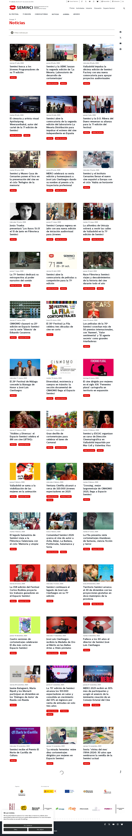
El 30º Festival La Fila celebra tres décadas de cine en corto (59, 327)
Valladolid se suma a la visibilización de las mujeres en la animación (23, 489)
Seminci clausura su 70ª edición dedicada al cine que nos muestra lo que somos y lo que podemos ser (97, 805)
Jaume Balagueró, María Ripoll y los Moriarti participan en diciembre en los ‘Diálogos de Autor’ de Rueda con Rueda (24, 694)
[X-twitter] (85, 1)
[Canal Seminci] (68, 1)
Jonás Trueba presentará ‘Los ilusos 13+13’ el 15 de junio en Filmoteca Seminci (25, 230)
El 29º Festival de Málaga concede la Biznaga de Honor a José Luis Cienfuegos (24, 386)
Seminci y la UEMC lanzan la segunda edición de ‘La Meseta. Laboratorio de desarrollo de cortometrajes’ (60, 73)
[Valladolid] (113, 1)
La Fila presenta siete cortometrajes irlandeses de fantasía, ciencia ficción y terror (97, 539)
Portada (11, 19)
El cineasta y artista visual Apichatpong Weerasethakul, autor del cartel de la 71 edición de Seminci (24, 125)
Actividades (80, 8)
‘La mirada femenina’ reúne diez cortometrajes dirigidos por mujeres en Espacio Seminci (61, 754)
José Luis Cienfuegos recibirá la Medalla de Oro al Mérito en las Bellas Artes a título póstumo (60, 643)
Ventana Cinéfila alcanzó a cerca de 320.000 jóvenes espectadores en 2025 (61, 489)
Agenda (66, 14)
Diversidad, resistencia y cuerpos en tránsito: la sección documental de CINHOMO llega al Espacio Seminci (60, 388)
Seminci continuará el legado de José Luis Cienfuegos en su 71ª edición (58, 591)
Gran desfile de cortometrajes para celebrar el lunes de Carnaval (57, 438)
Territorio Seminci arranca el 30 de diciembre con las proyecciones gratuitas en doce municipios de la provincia (97, 593)
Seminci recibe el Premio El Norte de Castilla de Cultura (24, 753)
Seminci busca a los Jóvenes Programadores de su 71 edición (24, 70)
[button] (72, 8)
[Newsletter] (102, 1)
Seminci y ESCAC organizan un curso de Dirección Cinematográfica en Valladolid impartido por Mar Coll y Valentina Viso (98, 440)
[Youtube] (89, 1)
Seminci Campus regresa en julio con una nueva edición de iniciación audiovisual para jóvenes (61, 230)
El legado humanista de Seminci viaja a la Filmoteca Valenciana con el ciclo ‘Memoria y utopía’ (24, 539)
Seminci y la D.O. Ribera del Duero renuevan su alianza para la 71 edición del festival (98, 123)
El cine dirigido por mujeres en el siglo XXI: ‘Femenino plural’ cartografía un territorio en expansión (98, 386)
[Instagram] (93, 1)
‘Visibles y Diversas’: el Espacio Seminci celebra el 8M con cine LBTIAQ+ (24, 437)
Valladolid (117, 1)
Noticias (13, 77)
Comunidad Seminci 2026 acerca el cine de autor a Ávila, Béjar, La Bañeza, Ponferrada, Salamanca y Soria (60, 541)
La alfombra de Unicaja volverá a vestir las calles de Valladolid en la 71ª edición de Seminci (97, 230)
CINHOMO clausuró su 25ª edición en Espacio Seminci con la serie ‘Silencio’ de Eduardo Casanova (24, 328)
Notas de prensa (52, 83)
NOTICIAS (55, 14)
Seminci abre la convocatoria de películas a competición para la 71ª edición (61, 279)
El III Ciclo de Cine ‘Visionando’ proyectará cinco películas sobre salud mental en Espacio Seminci (24, 803)
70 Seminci (64, 711)
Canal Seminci (74, 1)
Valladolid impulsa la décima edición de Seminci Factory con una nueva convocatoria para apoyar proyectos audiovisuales (97, 73)
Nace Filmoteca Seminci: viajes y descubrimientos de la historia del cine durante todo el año (96, 279)
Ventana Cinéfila (66, 496)
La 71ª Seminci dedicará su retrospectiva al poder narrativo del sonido (24, 278)
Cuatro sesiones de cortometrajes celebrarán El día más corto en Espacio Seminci (24, 643)
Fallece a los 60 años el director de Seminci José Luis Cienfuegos (96, 642)
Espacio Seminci (109, 8)
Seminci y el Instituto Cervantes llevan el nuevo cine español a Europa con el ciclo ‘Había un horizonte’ (98, 178)
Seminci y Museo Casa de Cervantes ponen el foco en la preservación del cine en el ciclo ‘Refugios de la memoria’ (24, 180)
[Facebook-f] (81, 1)
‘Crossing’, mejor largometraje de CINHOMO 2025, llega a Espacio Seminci (97, 490)
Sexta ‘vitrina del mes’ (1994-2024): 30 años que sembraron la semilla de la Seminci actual (97, 754)
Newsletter (106, 1)
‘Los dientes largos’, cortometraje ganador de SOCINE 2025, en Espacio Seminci (60, 803)
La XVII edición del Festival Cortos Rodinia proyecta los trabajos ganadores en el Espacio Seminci (24, 591)
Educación (97, 8)
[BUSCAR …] (124, 9)
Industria (89, 8)
